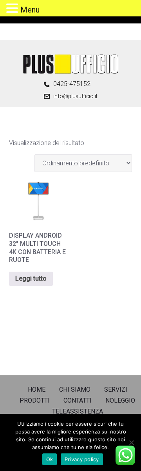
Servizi (115, 389)
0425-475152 (71, 84)
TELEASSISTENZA (77, 411)
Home (36, 389)
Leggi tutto (31, 278)
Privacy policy (82, 459)
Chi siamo (74, 389)
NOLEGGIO (120, 400)
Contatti (77, 400)
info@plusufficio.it (75, 96)
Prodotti (35, 400)
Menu (30, 9)
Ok (49, 459)
